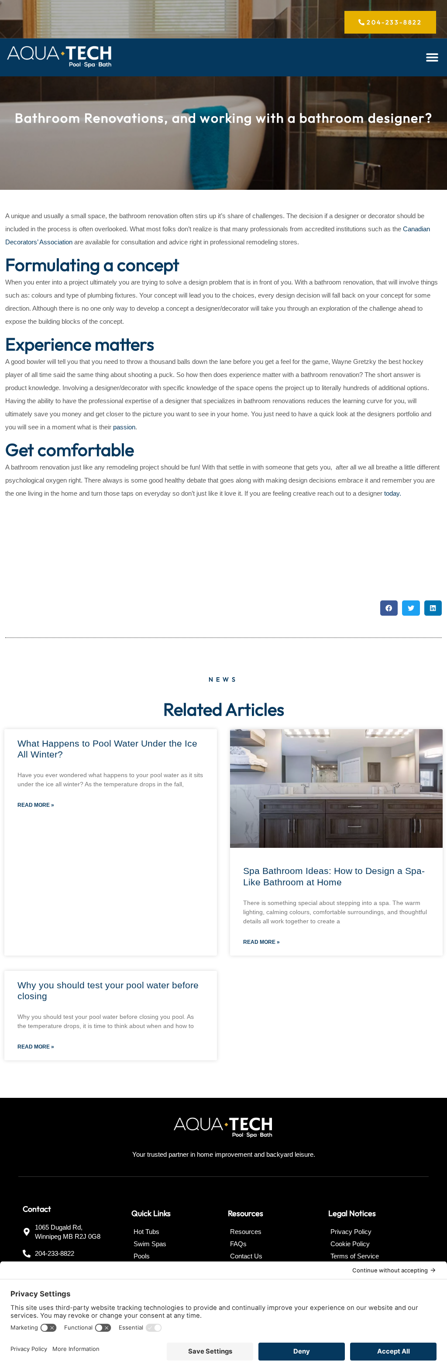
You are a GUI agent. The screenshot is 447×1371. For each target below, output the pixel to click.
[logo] (59, 57)
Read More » (35, 805)
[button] (432, 57)
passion (124, 427)
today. (392, 493)
